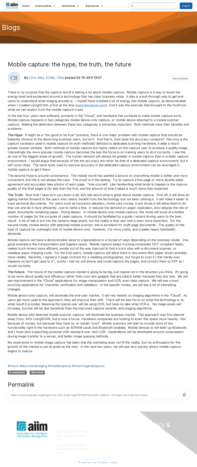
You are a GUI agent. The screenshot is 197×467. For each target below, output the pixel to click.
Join (102, 431)
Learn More (107, 439)
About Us (150, 438)
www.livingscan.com (91, 105)
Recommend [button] (180, 78)
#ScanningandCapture (88, 366)
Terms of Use (152, 442)
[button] (45, 6)
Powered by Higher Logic (99, 462)
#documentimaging (33, 366)
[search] (132, 6)
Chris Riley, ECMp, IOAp (46, 78)
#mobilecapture (59, 366)
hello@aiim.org (73, 452)
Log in (186, 5)
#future (13, 366)
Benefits (105, 435)
